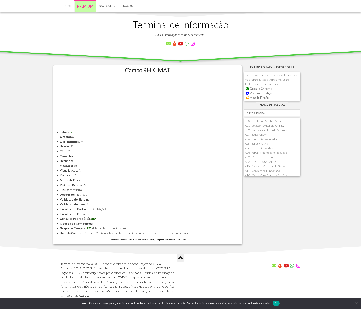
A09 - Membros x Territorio (260, 157)
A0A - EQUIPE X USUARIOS (261, 161)
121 (89, 228)
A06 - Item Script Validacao (260, 148)
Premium (85, 6)
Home (67, 5)
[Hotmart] (174, 43)
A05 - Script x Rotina (256, 143)
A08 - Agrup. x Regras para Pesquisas (266, 152)
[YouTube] (180, 43)
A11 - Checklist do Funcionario (262, 170)
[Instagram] (192, 43)
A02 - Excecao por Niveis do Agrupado (266, 130)
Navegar (105, 5)
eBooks (127, 5)
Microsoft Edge (260, 93)
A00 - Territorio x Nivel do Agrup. (263, 121)
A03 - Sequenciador (256, 134)
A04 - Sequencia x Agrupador (261, 139)
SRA (93, 218)
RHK (74, 132)
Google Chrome (260, 89)
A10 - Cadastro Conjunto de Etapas (265, 166)
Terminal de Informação (180, 24)
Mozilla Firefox (259, 98)
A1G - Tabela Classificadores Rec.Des (266, 175)
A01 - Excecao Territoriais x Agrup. (264, 125)
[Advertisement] (147, 103)
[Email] (168, 43)
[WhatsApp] (186, 43)
